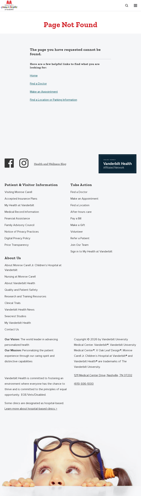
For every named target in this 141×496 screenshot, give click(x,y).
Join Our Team (79, 245)
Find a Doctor (38, 83)
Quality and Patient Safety (21, 290)
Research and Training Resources (25, 296)
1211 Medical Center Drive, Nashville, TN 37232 (103, 375)
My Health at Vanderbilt (19, 205)
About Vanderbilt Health (20, 283)
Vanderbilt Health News (20, 309)
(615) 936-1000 (84, 384)
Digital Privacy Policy (17, 238)
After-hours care (81, 212)
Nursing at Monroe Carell (20, 276)
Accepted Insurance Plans (21, 198)
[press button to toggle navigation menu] (135, 5)
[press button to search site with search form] (126, 5)
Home (34, 75)
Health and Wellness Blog (50, 164)
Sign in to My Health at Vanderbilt (91, 251)
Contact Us (12, 329)
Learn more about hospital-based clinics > (31, 409)
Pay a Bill (75, 218)
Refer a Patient (79, 238)
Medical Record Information (22, 212)
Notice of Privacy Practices (22, 232)
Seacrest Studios (15, 316)
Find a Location (79, 205)
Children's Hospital (9, 5)
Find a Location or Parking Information (53, 100)
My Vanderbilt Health (18, 323)
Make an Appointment (44, 92)
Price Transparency (17, 245)
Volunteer (76, 232)
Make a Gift (77, 225)
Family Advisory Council (19, 225)
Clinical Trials (13, 303)
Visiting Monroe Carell (18, 192)
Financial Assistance (17, 218)
